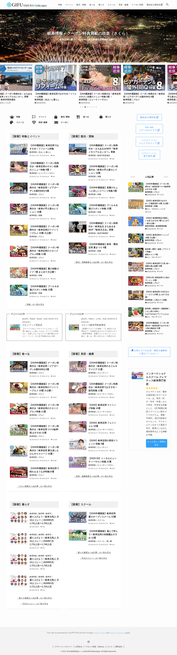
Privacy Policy (99, 633)
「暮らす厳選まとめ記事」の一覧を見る (34, 598)
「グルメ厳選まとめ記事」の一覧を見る (34, 486)
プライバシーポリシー (63, 647)
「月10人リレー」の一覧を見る (34, 604)
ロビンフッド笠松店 (40, 322)
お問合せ (78, 647)
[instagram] (88, 642)
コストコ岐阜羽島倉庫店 (99, 322)
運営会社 (119, 647)
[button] (167, 4)
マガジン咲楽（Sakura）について (99, 647)
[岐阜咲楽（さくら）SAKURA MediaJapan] (27, 4)
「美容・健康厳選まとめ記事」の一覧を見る (93, 476)
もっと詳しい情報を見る (156, 443)
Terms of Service (117, 633)
